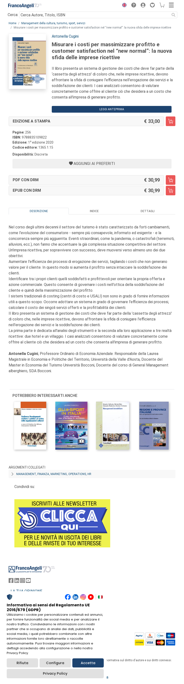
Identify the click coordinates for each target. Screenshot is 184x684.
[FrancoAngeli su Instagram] (22, 581)
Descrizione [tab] (39, 211)
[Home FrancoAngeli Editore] (25, 6)
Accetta (88, 663)
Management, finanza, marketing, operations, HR (53, 474)
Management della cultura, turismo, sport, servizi (53, 23)
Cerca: (13, 14)
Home (12, 23)
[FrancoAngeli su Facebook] (11, 581)
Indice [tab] (94, 211)
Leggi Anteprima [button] (111, 109)
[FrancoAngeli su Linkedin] (16, 581)
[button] (123, 5)
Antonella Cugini (65, 36)
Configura (55, 663)
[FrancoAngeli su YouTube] (28, 581)
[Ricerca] (173, 15)
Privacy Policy (55, 673)
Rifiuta (22, 663)
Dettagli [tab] (148, 211)
